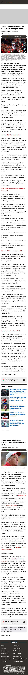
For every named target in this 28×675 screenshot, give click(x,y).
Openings (16, 645)
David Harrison (7, 31)
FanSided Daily (17, 651)
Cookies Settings (18, 661)
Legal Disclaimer (6, 659)
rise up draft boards (11, 505)
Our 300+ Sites (17, 648)
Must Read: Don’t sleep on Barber (10, 135)
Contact (3, 648)
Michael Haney (7, 447)
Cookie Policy (17, 656)
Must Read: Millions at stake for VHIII (11, 251)
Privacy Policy (17, 653)
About (3, 645)
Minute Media (8, 665)
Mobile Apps (4, 651)
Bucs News (8, 430)
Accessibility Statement (20, 659)
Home (2, 430)
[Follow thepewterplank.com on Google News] (24, 380)
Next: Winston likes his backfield (10, 331)
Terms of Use (5, 656)
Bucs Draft (8, 635)
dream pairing (22, 495)
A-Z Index (4, 661)
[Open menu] (2, 2)
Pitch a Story (4, 653)
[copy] (10, 34)
